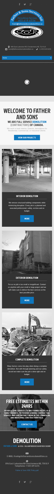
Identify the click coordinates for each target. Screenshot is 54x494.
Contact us (27, 424)
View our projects (27, 137)
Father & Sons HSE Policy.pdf (27, 470)
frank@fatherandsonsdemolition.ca (20, 49)
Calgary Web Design (32, 446)
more (27, 218)
